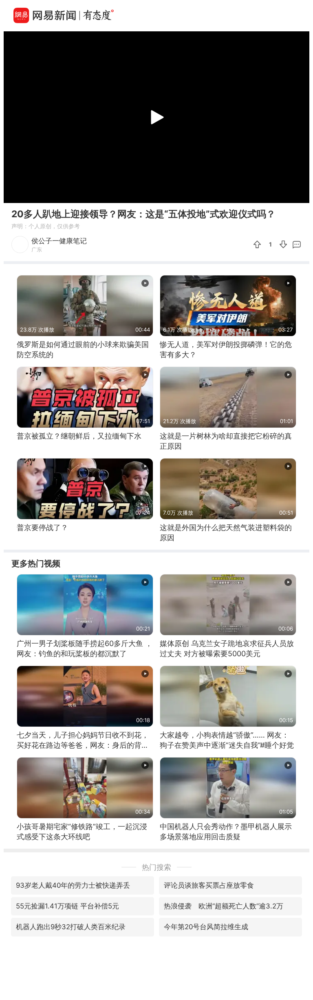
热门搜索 (156, 867)
